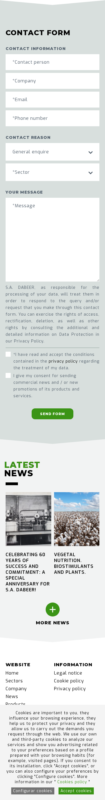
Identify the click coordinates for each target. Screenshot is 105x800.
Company (16, 689)
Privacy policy (70, 689)
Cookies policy (72, 782)
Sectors (14, 681)
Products (16, 704)
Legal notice (68, 673)
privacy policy (63, 361)
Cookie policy (69, 681)
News (12, 696)
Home (12, 673)
